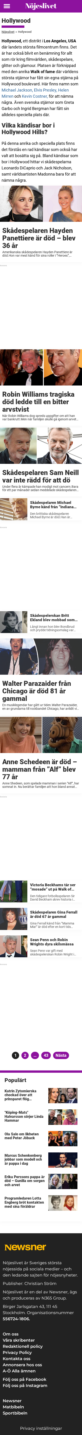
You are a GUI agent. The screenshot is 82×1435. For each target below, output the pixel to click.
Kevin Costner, (34, 96)
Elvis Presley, (45, 90)
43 (47, 1055)
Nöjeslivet (8, 31)
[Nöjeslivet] (41, 6)
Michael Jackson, (17, 90)
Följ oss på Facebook (24, 1379)
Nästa (61, 1055)
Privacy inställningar (41, 1428)
